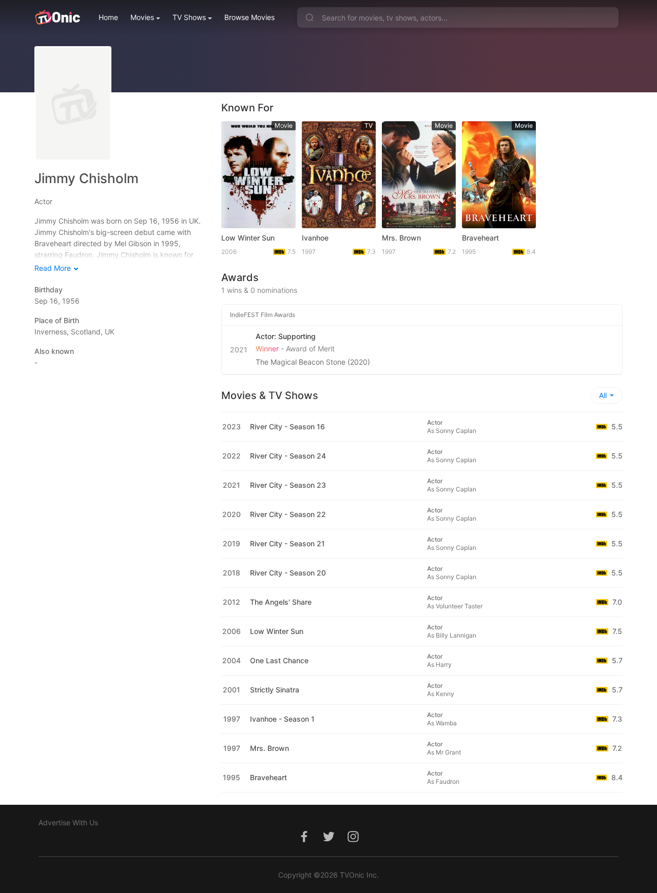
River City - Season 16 (287, 426)
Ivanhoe (315, 237)
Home (108, 17)
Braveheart (480, 237)
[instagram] (353, 842)
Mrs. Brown (401, 237)
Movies (142, 17)
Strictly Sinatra (274, 689)
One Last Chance (279, 660)
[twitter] (328, 842)
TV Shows (189, 17)
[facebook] (304, 842)
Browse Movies (249, 17)
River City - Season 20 (288, 572)
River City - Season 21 (287, 543)
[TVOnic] (57, 17)
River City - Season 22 (288, 514)
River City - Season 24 (288, 455)
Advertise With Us (68, 822)
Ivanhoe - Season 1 (282, 719)
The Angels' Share (281, 602)
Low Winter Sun (248, 237)
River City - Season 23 (288, 485)
